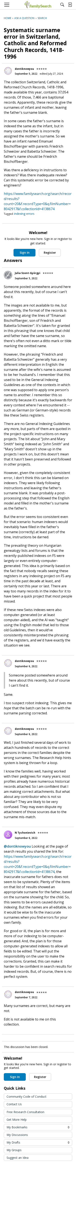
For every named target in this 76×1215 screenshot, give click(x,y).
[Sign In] (70, 4)
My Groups (14, 1150)
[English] (37, 4)
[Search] (62, 4)
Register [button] (50, 253)
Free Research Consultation (25, 1112)
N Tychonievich (25, 832)
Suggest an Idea (17, 1158)
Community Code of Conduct (26, 1096)
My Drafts (38, 1142)
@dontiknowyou (17, 846)
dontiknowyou (24, 69)
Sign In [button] (25, 253)
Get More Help (17, 1120)
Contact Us (14, 1104)
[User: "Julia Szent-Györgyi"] (8, 275)
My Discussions (17, 1135)
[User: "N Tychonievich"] (8, 834)
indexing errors (24, 214)
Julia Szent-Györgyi (27, 273)
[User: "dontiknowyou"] (8, 71)
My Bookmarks (38, 1127)
